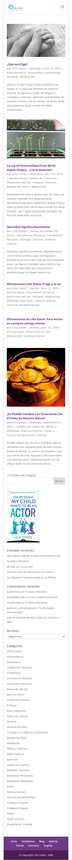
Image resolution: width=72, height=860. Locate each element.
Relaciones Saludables (20, 781)
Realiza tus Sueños (18, 765)
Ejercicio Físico (15, 694)
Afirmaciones (18, 178)
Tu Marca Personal (18, 561)
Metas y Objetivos (17, 748)
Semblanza (28, 841)
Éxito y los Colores (17, 716)
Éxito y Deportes (16, 710)
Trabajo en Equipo (17, 802)
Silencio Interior (45, 300)
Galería (53, 841)
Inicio (14, 841)
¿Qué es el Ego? (17, 64)
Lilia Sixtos (19, 68)
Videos (11, 813)
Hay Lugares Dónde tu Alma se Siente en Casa (34, 555)
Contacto (33, 845)
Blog (41, 841)
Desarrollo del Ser (19, 182)
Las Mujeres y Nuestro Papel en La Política (31, 577)
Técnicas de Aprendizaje (23, 305)
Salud (10, 786)
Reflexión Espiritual (20, 300)
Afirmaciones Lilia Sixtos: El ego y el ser (34, 284)
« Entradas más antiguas (21, 475)
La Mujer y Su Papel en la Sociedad (27, 732)
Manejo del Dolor (18, 186)
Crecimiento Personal (30, 235)
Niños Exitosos (15, 754)
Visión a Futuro (15, 819)
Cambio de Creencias (42, 178)
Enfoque (38, 182)
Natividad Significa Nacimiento (28, 227)
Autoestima (35, 72)
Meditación (27, 76)
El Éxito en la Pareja (18, 700)
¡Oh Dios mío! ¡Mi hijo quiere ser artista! (30, 572)
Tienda (20, 845)
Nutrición (12, 759)
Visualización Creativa (32, 435)
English (48, 845)
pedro (10, 608)
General (50, 182)
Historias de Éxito (17, 727)
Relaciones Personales (20, 775)
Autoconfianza (16, 72)
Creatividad (13, 673)
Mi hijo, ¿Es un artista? (20, 566)
